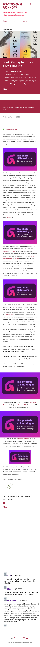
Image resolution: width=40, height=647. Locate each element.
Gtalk (10, 258)
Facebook (5, 251)
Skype (17, 258)
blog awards (13, 496)
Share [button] (5, 89)
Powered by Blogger (21, 638)
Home (5, 21)
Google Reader (9, 314)
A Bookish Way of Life (20, 405)
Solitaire (9, 217)
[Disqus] (21, 542)
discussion (25, 496)
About (15, 21)
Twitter (13, 251)
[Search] (30, 4)
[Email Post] (4, 504)
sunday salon (9, 499)
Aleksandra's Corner (23, 438)
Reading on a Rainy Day (12, 6)
